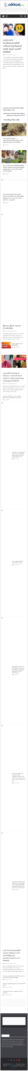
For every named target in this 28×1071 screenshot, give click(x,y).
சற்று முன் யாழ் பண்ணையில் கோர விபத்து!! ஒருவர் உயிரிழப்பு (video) (13, 109)
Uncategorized (6, 947)
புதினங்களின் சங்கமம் (7, 36)
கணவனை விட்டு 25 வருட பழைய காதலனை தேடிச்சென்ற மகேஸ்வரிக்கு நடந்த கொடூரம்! (12, 396)
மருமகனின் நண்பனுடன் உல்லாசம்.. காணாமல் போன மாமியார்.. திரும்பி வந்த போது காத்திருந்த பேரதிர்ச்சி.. (13, 377)
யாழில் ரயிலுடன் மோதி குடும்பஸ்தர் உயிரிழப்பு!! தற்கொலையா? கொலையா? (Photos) (14, 114)
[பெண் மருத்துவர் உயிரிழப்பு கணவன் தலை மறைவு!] (6, 563)
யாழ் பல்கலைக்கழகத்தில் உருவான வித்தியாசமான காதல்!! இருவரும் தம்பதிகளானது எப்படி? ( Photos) (12, 955)
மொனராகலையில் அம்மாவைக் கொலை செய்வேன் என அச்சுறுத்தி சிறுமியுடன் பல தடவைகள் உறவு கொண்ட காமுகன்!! (13, 197)
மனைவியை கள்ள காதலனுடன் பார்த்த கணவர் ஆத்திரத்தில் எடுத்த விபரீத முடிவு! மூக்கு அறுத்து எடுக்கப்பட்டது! (18, 454)
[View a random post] (24, 16)
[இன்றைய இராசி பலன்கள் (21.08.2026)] (14, 267)
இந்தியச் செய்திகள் (6, 369)
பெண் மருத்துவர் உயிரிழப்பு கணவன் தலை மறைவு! (17, 562)
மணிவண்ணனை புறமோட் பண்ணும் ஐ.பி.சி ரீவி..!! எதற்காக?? (13, 992)
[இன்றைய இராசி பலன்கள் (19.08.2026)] (6, 345)
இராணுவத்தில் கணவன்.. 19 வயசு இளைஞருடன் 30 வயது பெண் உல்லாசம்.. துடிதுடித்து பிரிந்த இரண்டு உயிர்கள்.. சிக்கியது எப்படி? (18, 669)
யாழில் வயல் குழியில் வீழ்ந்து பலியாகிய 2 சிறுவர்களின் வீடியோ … (14, 984)
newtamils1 (13, 54)
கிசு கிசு (12, 369)
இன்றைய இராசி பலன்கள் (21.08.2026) (12, 326)
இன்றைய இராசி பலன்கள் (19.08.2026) (17, 344)
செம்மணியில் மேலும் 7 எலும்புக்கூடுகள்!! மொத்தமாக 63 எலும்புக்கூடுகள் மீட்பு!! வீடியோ (13, 140)
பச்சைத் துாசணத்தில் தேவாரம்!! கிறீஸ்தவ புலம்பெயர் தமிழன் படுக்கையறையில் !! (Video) (14, 976)
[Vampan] (3, 16)
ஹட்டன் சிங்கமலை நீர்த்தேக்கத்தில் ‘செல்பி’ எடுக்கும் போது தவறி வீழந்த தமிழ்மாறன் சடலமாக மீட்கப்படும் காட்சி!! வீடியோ (13, 168)
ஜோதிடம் (13, 322)
